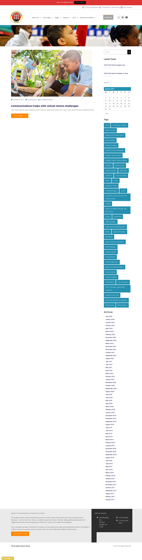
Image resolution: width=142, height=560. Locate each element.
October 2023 (110, 325)
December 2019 (111, 415)
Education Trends (111, 186)
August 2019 (110, 424)
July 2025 (109, 316)
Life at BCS (47, 18)
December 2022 (111, 337)
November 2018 (111, 451)
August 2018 (110, 457)
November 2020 (111, 382)
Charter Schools (111, 170)
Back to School (110, 130)
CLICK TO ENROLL (80, 2)
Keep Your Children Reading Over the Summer (116, 210)
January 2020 (110, 412)
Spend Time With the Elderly (115, 267)
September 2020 (111, 388)
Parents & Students (87, 18)
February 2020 (110, 409)
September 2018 (111, 454)
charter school (119, 165)
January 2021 (110, 379)
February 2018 (110, 475)
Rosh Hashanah (111, 247)
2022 (107, 125)
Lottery (108, 217)
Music (108, 232)
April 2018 (109, 469)
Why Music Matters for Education (116, 300)
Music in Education (119, 232)
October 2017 (110, 488)
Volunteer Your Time (112, 295)
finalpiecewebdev (47, 100)
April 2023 (109, 328)
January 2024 (110, 322)
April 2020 (109, 403)
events (123, 191)
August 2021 (110, 358)
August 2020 (110, 391)
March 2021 (110, 373)
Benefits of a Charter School (115, 135)
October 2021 (110, 352)
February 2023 (110, 334)
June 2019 (109, 430)
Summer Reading (111, 277)
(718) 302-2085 (123, 518)
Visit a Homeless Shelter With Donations (115, 288)
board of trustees (111, 145)
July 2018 (109, 460)
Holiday (108, 204)
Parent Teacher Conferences (115, 242)
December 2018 (111, 448)
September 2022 (111, 340)
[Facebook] (126, 17)
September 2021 (111, 355)
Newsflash (109, 237)
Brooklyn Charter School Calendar (116, 160)
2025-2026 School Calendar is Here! (116, 73)
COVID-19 (109, 175)
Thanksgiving (110, 282)
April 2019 (109, 436)
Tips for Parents (123, 282)
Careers (66, 18)
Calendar (108, 165)
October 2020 (110, 385)
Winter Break (110, 305)
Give (74, 18)
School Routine (110, 257)
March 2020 (110, 406)
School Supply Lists (112, 262)
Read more (18, 116)
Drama (116, 181)
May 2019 (109, 433)
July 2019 (109, 427)
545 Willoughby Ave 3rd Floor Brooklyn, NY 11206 (104, 522)
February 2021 (110, 376)
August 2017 (110, 494)
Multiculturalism (111, 222)
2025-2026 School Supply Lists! (114, 65)
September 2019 (111, 421)
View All (106, 83)
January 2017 (110, 500)
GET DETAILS (19, 534)
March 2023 (110, 331)
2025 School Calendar (119, 125)
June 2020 (109, 397)
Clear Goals (123, 170)
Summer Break (110, 272)
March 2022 (110, 343)
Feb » (107, 113)
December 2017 (111, 482)
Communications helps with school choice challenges (44, 106)
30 (106, 109)
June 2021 (109, 364)
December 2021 (111, 346)
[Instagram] (123, 17)
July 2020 (109, 394)
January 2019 (110, 445)
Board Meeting (110, 140)
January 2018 (110, 479)
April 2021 (109, 370)
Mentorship (117, 217)
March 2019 (110, 439)
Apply (57, 18)
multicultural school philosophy (115, 227)
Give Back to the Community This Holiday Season (116, 197)
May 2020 (109, 400)
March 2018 (110, 472)
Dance (108, 181)
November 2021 (111, 349)
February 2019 (110, 442)
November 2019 (111, 418)
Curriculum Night (121, 175)
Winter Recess (122, 305)
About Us (35, 18)
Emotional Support (111, 191)
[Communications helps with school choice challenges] (51, 73)
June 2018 (109, 463)
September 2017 (111, 491)
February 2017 (110, 497)
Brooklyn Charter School (113, 155)
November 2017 (111, 485)
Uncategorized (32, 100)
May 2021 (109, 367)
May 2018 (109, 466)
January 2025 (110, 319)
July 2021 (109, 361)
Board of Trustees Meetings (114, 150)
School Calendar (111, 252)
